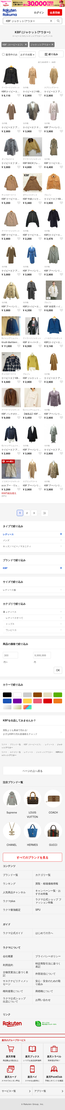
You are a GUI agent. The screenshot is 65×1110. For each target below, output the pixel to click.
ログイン (39, 12)
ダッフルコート (8, 159)
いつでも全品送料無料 (32, 1058)
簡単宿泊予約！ (54, 1058)
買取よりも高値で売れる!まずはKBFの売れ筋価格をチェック (20, 731)
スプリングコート (51, 87)
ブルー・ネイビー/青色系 (11, 701)
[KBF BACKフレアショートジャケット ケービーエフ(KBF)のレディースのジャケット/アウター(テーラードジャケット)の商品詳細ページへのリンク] (32, 147)
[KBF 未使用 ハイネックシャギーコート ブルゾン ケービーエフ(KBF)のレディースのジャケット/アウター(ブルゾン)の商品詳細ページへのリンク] (53, 290)
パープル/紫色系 (21, 701)
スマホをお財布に (32, 1078)
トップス (10, 623)
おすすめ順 (26, 54)
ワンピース (11, 629)
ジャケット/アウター (41, 44)
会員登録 (55, 12)
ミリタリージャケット (11, 481)
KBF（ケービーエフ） (13, 44)
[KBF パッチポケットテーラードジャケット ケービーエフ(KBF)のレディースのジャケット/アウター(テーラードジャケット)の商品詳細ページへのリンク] (11, 397)
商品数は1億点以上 (10, 1058)
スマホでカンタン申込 (11, 1078)
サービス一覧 (9, 1091)
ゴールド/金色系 (21, 707)
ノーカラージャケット (53, 338)
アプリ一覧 (40, 1091)
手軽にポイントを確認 (54, 1078)
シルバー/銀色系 (11, 707)
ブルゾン (47, 195)
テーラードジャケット (11, 87)
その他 (25, 87)
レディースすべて (14, 617)
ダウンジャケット (30, 195)
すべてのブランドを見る (32, 857)
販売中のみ (12, 54)
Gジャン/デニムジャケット (11, 338)
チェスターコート (9, 195)
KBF (5, 568)
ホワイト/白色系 (21, 695)
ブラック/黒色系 (11, 695)
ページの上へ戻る (32, 771)
